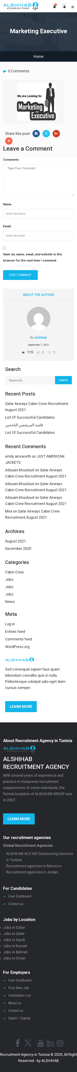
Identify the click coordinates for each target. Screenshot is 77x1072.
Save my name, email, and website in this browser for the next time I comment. (32, 257)
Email (7, 226)
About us (14, 1003)
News (10, 601)
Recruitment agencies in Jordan (32, 872)
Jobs (9, 579)
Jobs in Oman (14, 958)
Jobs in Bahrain (15, 952)
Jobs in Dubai (14, 927)
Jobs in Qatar (13, 933)
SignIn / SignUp (19, 1018)
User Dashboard (19, 896)
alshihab (41, 337)
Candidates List (19, 995)
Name (7, 204)
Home (38, 56)
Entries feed (15, 631)
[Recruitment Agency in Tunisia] (21, 6)
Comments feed (18, 639)
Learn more (21, 706)
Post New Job (18, 988)
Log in (10, 624)
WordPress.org (17, 647)
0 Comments (18, 71)
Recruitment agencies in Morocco (33, 866)
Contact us (15, 904)
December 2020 (18, 548)
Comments (11, 159)
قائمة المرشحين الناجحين (24, 425)
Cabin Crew (14, 572)
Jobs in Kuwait (15, 946)
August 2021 (15, 541)
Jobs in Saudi (14, 940)
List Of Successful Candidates (30, 417)
